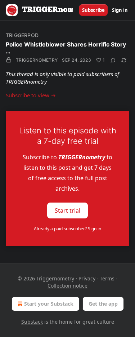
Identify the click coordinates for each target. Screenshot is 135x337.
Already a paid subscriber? (67, 229)
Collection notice (67, 285)
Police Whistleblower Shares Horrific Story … (66, 48)
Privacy (86, 278)
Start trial (67, 210)
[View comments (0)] (113, 60)
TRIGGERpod (22, 35)
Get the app (103, 303)
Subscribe (93, 10)
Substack (32, 321)
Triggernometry (37, 60)
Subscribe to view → (31, 95)
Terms (107, 278)
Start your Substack (48, 303)
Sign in (120, 10)
